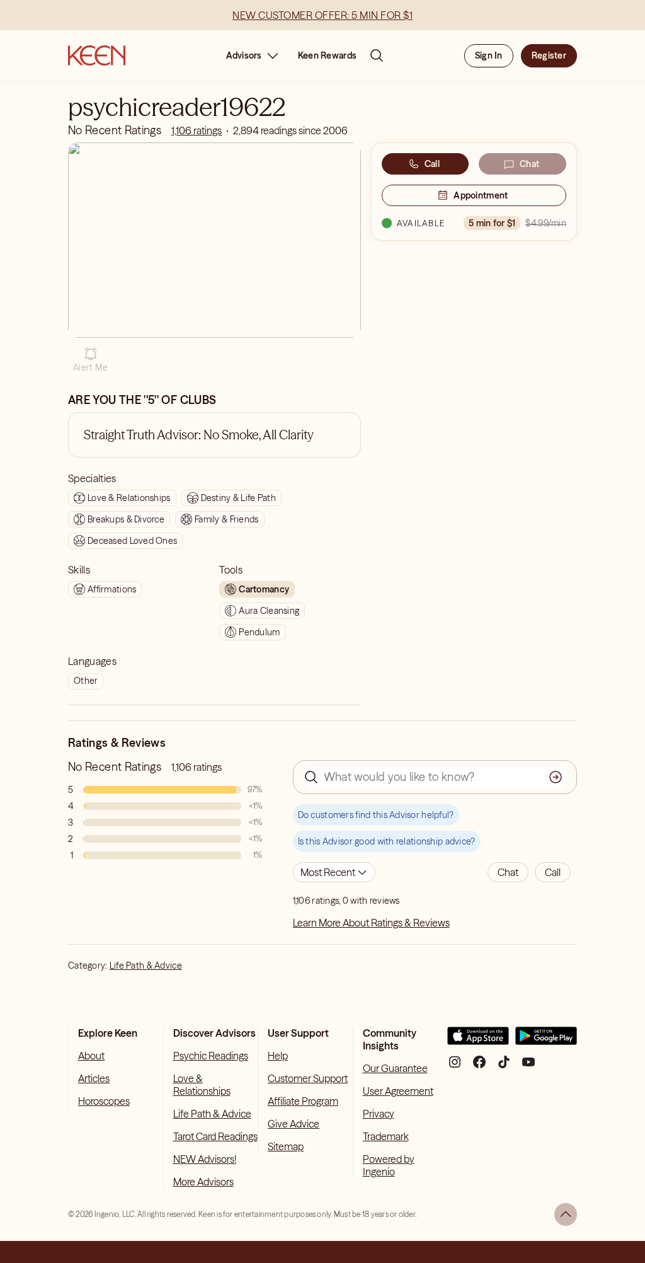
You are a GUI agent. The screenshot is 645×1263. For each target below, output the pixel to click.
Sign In (489, 55)
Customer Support (308, 1078)
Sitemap (286, 1146)
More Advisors (203, 1181)
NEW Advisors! (204, 1159)
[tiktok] (503, 1066)
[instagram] (454, 1066)
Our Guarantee (395, 1068)
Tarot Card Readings (215, 1136)
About (91, 1055)
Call (432, 164)
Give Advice (293, 1123)
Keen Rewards (327, 55)
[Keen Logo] (96, 55)
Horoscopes (104, 1101)
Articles (94, 1078)
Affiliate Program (303, 1101)
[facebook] (479, 1066)
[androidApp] (546, 1041)
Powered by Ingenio (388, 1165)
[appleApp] (478, 1041)
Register (549, 55)
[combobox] (334, 872)
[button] (90, 360)
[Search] (377, 55)
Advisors (244, 55)
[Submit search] (555, 777)
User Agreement (398, 1091)
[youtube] (528, 1066)
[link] (196, 130)
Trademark (386, 1136)
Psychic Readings (210, 1055)
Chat (529, 164)
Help (278, 1055)
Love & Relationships (202, 1084)
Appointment (481, 195)
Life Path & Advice (146, 965)
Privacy (378, 1113)
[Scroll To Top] (565, 1214)
